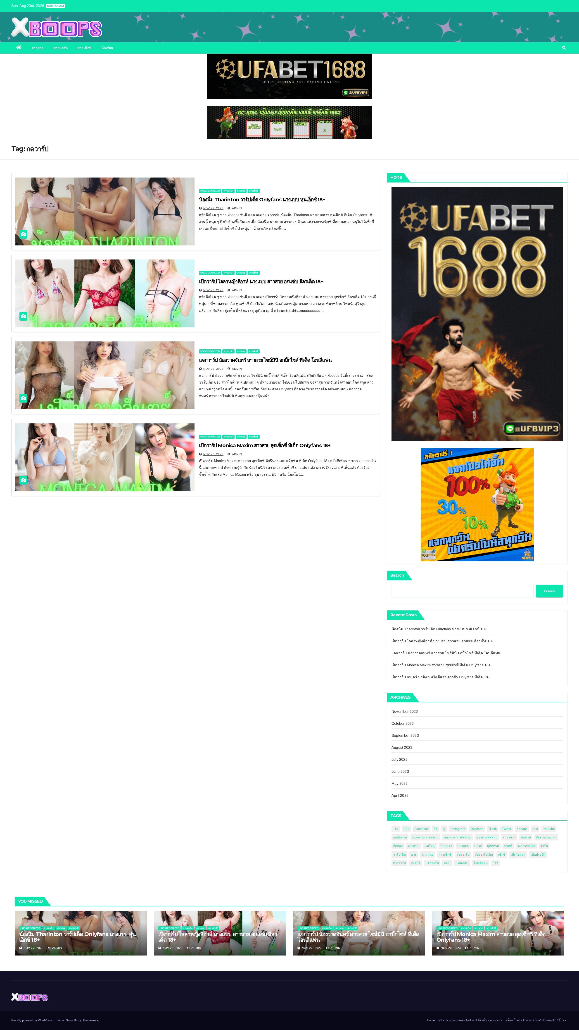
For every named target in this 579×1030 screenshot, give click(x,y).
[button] (564, 48)
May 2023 (400, 783)
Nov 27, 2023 (213, 208)
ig (444, 829)
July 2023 (400, 759)
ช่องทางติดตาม (486, 837)
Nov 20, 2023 (213, 454)
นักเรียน (107, 48)
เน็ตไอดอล (518, 854)
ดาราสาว (509, 837)
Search (397, 575)
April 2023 (400, 795)
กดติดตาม (400, 837)
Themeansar (91, 1020)
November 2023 (405, 711)
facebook (421, 829)
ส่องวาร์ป (463, 854)
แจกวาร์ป (432, 863)
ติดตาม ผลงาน (546, 837)
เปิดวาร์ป (399, 863)
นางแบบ (463, 846)
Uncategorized (210, 191)
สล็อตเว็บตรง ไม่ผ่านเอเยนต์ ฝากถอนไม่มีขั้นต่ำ (535, 1020)
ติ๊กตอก (398, 846)
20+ (406, 829)
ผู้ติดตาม (493, 846)
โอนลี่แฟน (480, 863)
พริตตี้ (508, 846)
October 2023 (403, 723)
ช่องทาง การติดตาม (457, 837)
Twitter (506, 829)
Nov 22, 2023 (213, 368)
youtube (549, 829)
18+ (396, 829)
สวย (414, 854)
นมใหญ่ (430, 846)
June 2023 (400, 771)
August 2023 (402, 747)
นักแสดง (446, 846)
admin (236, 208)
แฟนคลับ (462, 863)
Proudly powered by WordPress (32, 1020)
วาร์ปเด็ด (399, 854)
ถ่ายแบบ (413, 846)
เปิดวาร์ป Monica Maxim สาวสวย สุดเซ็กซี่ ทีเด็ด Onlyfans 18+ (264, 445)
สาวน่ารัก (61, 48)
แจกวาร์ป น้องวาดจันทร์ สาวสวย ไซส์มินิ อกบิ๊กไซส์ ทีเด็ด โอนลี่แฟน (265, 360)
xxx (535, 829)
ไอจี (495, 863)
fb (436, 829)
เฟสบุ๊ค (415, 863)
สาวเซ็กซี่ (85, 48)
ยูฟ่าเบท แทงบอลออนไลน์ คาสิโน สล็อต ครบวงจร (470, 1020)
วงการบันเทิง (526, 846)
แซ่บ (447, 863)
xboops (522, 829)
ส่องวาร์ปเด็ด (484, 854)
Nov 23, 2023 (213, 290)
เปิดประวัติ (538, 854)
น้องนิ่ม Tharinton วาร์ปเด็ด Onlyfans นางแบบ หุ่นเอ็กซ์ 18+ (262, 200)
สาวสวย (38, 48)
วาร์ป (544, 846)
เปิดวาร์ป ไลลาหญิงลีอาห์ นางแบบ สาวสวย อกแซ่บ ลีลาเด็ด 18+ (261, 282)
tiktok (492, 829)
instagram (458, 829)
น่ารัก (478, 846)
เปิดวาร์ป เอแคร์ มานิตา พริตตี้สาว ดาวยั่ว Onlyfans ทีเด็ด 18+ (441, 677)
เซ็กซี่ (501, 854)
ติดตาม (526, 837)
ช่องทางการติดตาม (425, 837)
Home (431, 1020)
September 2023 (405, 735)
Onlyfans (476, 829)
